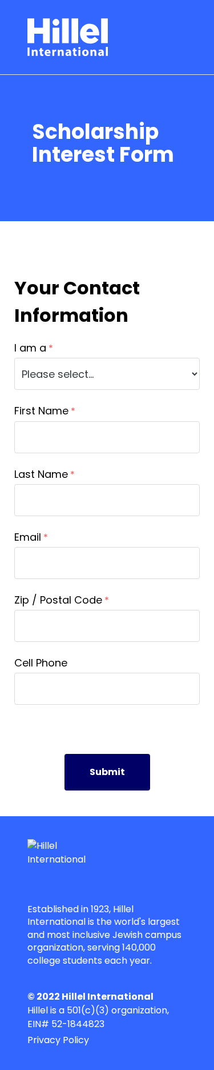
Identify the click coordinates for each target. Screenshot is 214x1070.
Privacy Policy (58, 1040)
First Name (41, 411)
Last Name (41, 474)
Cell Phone (40, 663)
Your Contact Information (77, 301)
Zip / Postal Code (58, 600)
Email (27, 537)
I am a (30, 348)
